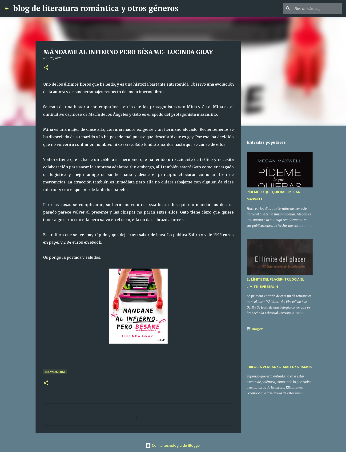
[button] (46, 68)
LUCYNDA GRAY (55, 371)
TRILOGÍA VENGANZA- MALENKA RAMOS (279, 367)
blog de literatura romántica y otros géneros (95, 8)
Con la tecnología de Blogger (176, 445)
